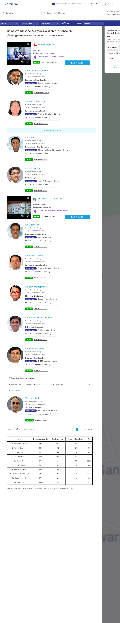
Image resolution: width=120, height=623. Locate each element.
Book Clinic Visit (77, 63)
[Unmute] (22, 62)
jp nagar (111, 59)
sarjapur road (113, 47)
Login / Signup (108, 4)
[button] (9, 23)
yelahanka (111, 53)
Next (90, 429)
